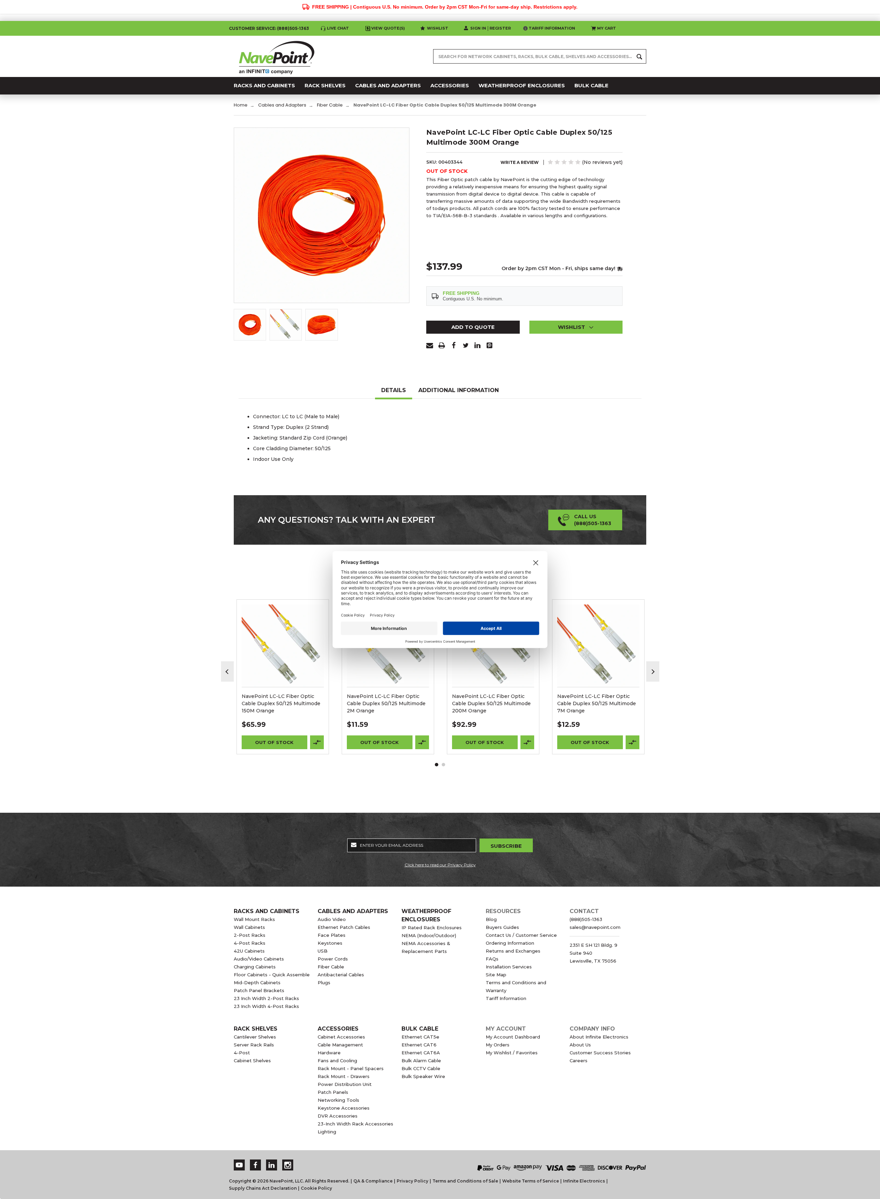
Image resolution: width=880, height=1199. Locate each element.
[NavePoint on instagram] (287, 1165)
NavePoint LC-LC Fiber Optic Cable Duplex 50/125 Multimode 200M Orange (491, 703)
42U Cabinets (249, 951)
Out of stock (274, 742)
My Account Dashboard (513, 1037)
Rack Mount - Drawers (344, 1076)
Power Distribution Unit (345, 1084)
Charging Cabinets (255, 966)
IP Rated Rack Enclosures (432, 927)
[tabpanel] (283, 676)
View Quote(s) (388, 28)
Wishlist (437, 28)
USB (323, 951)
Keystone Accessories (344, 1108)
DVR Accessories (338, 1116)
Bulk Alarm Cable (421, 1060)
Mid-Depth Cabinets (257, 982)
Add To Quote (473, 327)
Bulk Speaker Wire (423, 1076)
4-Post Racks (249, 943)
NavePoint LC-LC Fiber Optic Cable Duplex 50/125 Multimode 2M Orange (386, 703)
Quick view (283, 637)
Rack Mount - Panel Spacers (351, 1068)
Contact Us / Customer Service (521, 935)
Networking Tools (338, 1100)
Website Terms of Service (530, 1181)
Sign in (478, 28)
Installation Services (509, 966)
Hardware (329, 1052)
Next (653, 671)
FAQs (492, 959)
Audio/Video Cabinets (259, 959)
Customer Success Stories (600, 1052)
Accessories (338, 1028)
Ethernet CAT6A (421, 1052)
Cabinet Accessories (341, 1037)
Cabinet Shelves (252, 1060)
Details (393, 390)
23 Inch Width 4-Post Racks (266, 1006)
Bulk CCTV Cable (421, 1068)
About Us (580, 1044)
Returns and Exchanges (513, 951)
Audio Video (332, 919)
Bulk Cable (420, 1028)
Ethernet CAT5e (420, 1037)
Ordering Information (510, 943)
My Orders (497, 1044)
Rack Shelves (255, 1028)
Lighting (327, 1131)
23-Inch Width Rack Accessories (355, 1123)
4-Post (242, 1052)
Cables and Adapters (353, 911)
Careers (578, 1060)
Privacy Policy (412, 1181)
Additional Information (458, 390)
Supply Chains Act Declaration (263, 1188)
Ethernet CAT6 (419, 1044)
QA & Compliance (373, 1181)
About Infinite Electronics (599, 1037)
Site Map (496, 974)
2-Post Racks (249, 935)
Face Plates (331, 935)
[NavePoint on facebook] (255, 1165)
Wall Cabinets (249, 927)
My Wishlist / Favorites (512, 1052)
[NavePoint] (277, 56)
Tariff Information (552, 28)
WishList (283, 654)
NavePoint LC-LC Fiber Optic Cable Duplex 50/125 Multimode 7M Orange (596, 703)
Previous (227, 671)
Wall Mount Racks (254, 919)
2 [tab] (443, 764)
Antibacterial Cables (341, 974)
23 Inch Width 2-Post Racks (266, 998)
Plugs (324, 982)
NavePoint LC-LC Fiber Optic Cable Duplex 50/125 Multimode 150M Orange (281, 703)
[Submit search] (639, 56)
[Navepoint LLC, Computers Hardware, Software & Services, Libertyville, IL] (374, 1161)
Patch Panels (333, 1092)
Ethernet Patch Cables (344, 927)
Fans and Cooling (337, 1060)
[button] (576, 327)
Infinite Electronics (584, 1181)
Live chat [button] (338, 28)
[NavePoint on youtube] (239, 1165)
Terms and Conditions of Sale (465, 1181)
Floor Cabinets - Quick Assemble (272, 974)
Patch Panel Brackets (259, 990)
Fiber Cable (331, 966)
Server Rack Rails (254, 1044)
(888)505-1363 (293, 28)
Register (500, 28)
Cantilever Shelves (255, 1037)
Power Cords (333, 959)
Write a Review (519, 162)
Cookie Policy (316, 1188)
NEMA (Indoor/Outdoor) (429, 935)
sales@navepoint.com (595, 927)
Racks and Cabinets (266, 911)
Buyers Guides (502, 927)
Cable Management (340, 1044)
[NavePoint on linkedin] (271, 1165)
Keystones (330, 943)
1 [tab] (436, 764)
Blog (491, 919)
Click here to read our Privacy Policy (440, 864)
